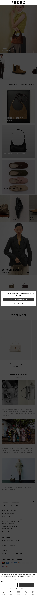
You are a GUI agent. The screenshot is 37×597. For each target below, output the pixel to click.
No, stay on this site (18, 303)
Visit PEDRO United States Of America (18, 299)
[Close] (34, 293)
